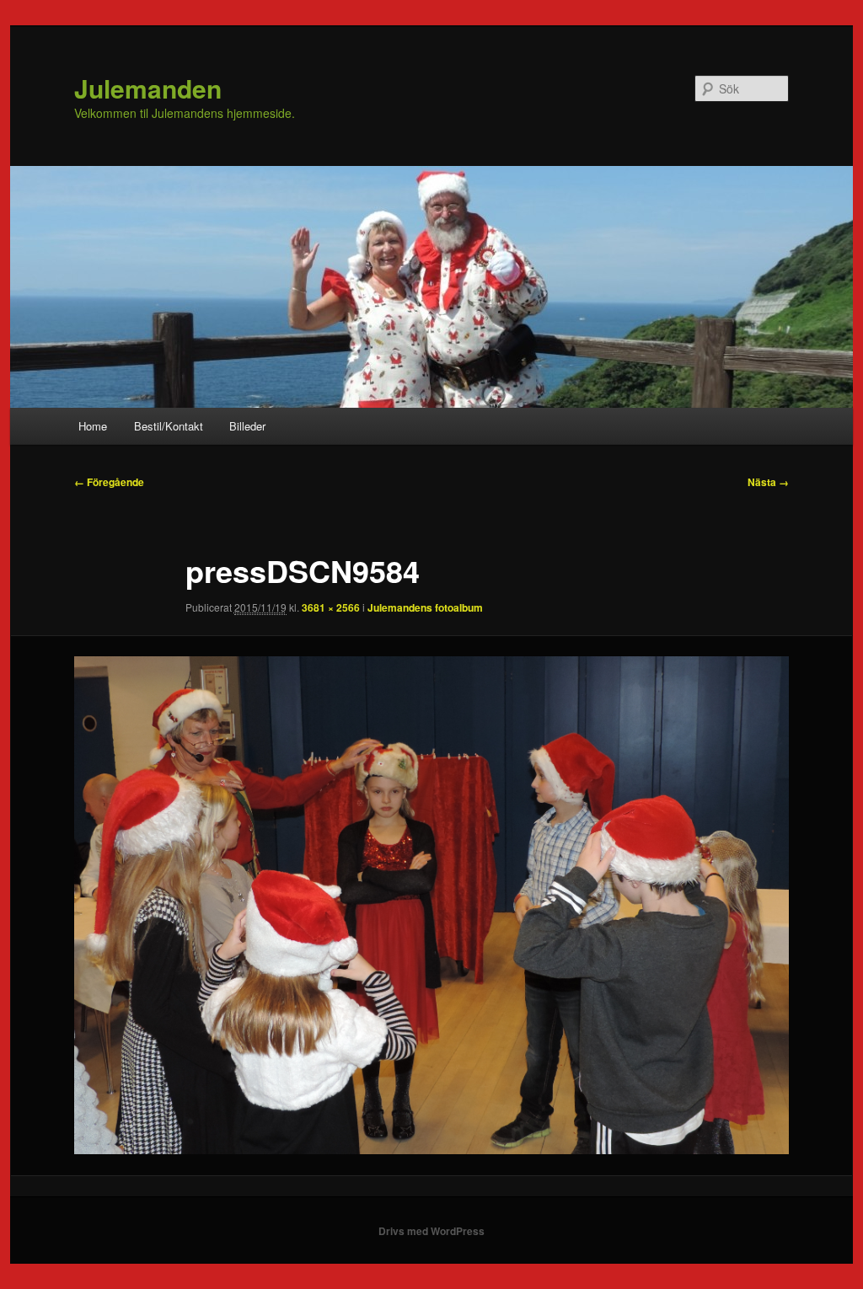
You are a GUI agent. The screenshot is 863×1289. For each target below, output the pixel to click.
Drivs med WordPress (431, 1230)
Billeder (247, 426)
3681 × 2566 (331, 607)
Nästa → (768, 481)
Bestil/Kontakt (168, 426)
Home (92, 426)
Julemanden (148, 88)
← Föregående (109, 481)
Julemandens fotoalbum (425, 607)
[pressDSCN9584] (431, 905)
